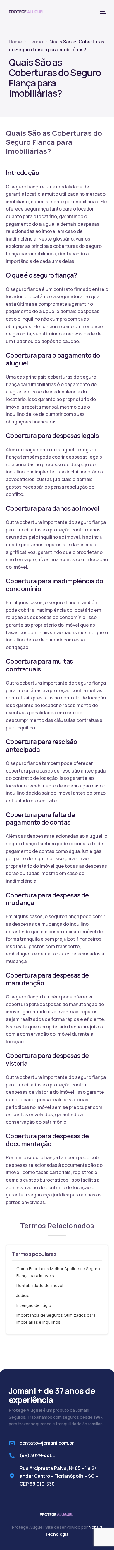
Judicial (23, 1295)
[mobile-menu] (102, 11)
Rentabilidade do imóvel (39, 1285)
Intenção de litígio (33, 1305)
